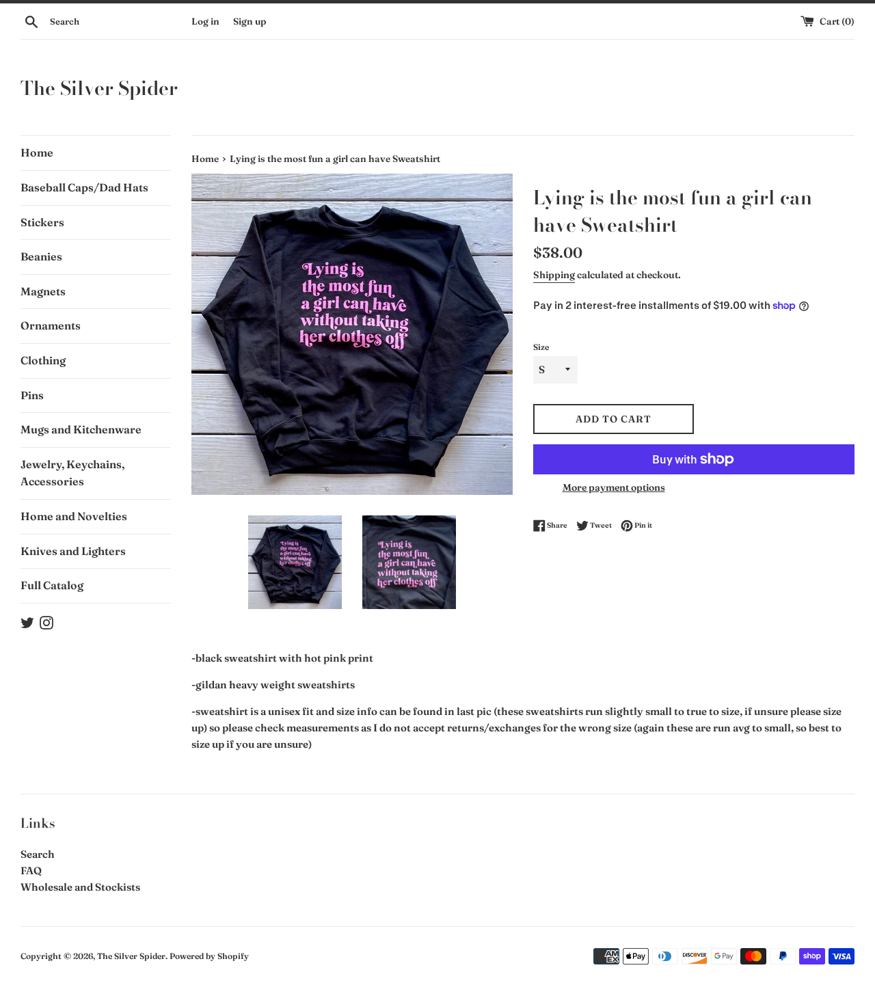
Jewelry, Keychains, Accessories (72, 473)
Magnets (43, 291)
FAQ (31, 870)
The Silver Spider (99, 88)
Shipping (554, 275)
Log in (205, 21)
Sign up (249, 21)
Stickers (42, 222)
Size (541, 347)
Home (37, 152)
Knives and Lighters (73, 551)
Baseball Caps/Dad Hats (84, 187)
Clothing (43, 360)
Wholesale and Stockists (80, 886)
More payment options (614, 487)
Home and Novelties (74, 516)
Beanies (41, 256)
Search (38, 854)
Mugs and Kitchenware (81, 429)
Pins (32, 395)
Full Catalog (52, 585)
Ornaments (51, 325)
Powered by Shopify (209, 956)
